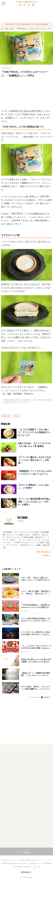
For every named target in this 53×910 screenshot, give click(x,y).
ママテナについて (7, 860)
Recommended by (35, 697)
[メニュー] (3, 3)
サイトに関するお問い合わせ (25, 860)
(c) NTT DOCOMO (26, 877)
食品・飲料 (9, 29)
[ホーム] (2, 29)
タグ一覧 (37, 867)
